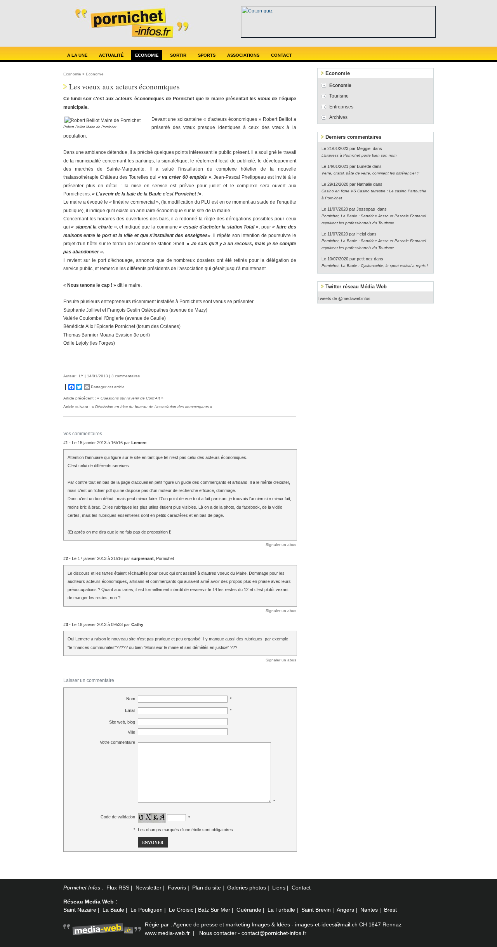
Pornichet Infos (81, 887)
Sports (206, 55)
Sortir (178, 55)
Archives (338, 117)
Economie (146, 55)
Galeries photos (246, 887)
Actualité (111, 55)
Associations (243, 55)
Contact (281, 55)
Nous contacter (217, 933)
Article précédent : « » (113, 398)
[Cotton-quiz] (338, 35)
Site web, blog (122, 722)
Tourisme (339, 96)
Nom (130, 698)
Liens (278, 887)
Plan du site (206, 887)
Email (130, 710)
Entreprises (341, 107)
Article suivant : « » (137, 407)
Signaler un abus (281, 544)
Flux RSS (117, 887)
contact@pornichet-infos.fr (274, 933)
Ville (131, 732)
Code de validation (118, 816)
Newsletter (149, 887)
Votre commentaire (117, 742)
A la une (77, 55)
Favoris (177, 887)
